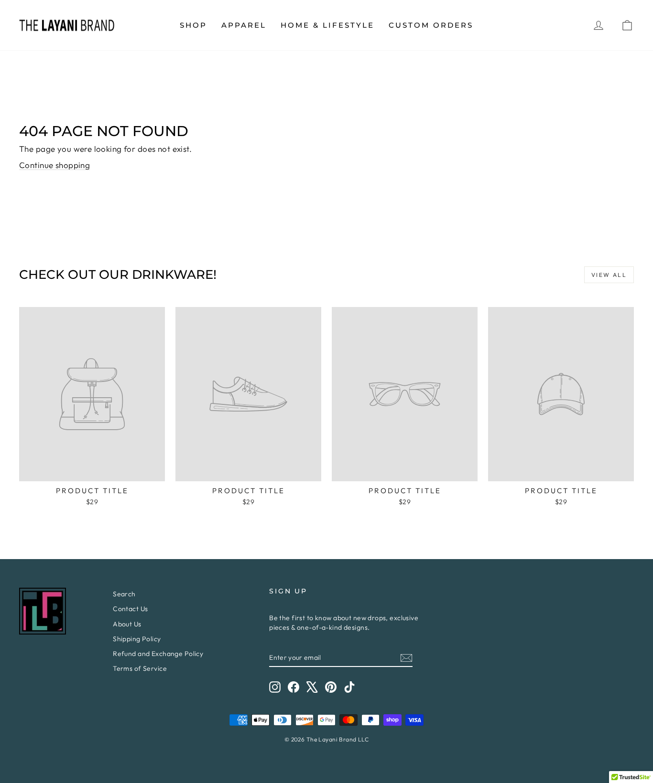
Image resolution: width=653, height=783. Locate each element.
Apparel (243, 25)
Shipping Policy (137, 639)
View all (609, 274)
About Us (127, 624)
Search (124, 594)
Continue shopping (54, 165)
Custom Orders (431, 25)
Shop (193, 25)
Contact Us (130, 608)
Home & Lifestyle (327, 25)
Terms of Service (140, 668)
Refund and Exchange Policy (158, 653)
